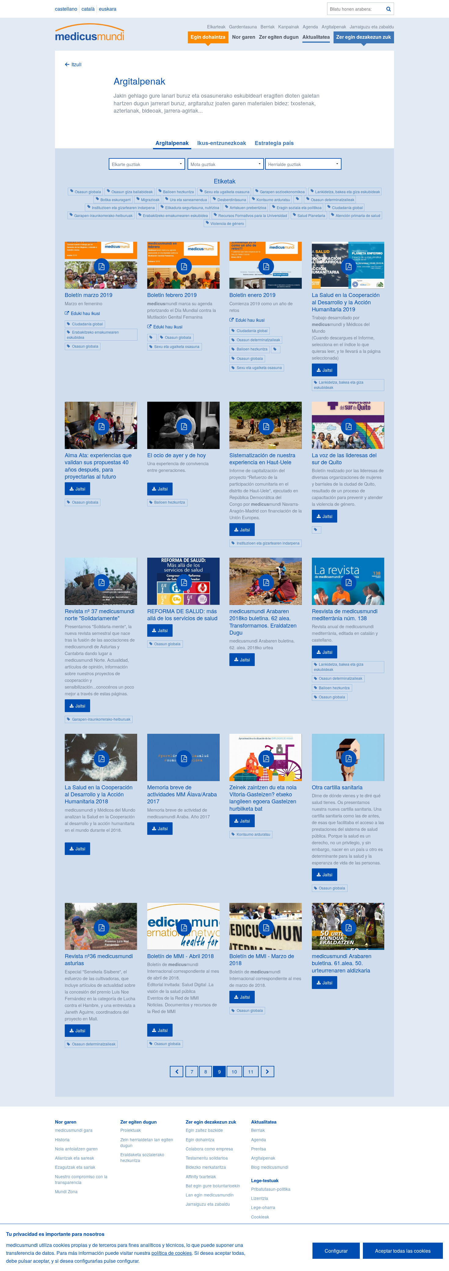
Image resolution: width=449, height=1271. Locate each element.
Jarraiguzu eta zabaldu (372, 26)
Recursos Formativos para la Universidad (252, 215)
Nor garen (243, 36)
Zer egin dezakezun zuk (211, 1121)
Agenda (310, 26)
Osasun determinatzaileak (332, 199)
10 (234, 1071)
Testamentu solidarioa (207, 1158)
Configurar (336, 1250)
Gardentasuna (243, 26)
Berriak (268, 26)
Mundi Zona (66, 1191)
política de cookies (171, 1252)
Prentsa (258, 1149)
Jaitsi (327, 370)
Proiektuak (130, 1130)
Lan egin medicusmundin (210, 1195)
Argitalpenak (334, 26)
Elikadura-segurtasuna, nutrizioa (192, 207)
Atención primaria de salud (358, 215)
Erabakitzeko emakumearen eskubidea (175, 215)
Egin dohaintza (200, 1139)
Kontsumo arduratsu (273, 199)
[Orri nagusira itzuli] (90, 30)
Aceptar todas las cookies (403, 1250)
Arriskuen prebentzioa (248, 207)
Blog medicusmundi (269, 1167)
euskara (107, 8)
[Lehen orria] (176, 1071)
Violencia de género (227, 223)
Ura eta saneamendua (188, 199)
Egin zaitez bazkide (204, 1130)
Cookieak (260, 1217)
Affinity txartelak (201, 1176)
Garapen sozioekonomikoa (282, 191)
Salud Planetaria (311, 215)
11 (251, 1071)
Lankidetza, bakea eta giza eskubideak (347, 191)
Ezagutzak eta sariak (75, 1167)
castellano (66, 8)
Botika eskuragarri (115, 199)
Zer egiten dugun (279, 36)
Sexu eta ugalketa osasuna (227, 191)
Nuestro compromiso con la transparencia (81, 1179)
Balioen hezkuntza (178, 191)
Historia (62, 1139)
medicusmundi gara (74, 1130)
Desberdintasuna (231, 199)
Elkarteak (216, 26)
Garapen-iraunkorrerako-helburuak (103, 215)
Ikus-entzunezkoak (221, 143)
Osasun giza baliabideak (132, 191)
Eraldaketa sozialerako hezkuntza (142, 1157)
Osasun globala (88, 191)
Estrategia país (274, 143)
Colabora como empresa (209, 1149)
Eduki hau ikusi (85, 313)
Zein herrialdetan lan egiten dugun (146, 1142)
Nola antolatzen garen (76, 1149)
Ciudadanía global (347, 207)
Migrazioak (150, 199)
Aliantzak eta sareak (74, 1158)
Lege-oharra (263, 1207)
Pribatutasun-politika (270, 1189)
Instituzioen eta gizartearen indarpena (123, 207)
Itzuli (76, 64)
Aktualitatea (316, 36)
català (88, 8)
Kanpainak (288, 26)
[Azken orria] (267, 1071)
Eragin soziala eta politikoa (299, 207)
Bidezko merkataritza (206, 1167)
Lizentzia (259, 1198)
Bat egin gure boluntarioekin (213, 1185)
